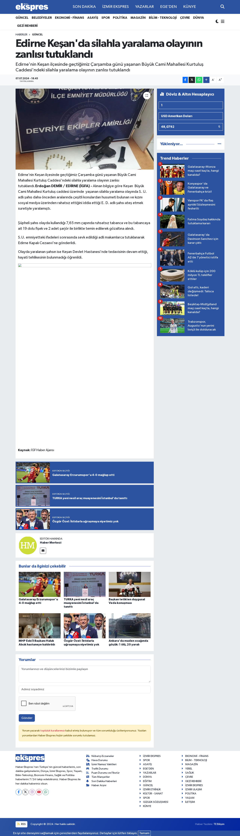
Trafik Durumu (100, 768)
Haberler (21, 34)
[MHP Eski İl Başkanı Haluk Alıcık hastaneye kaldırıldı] (40, 625)
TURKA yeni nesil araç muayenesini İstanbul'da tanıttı (81, 603)
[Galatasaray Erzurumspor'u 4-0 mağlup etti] (40, 584)
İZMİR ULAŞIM (193, 789)
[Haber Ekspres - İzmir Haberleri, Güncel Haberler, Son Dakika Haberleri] (32, 7)
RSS (23, 824)
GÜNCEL (22, 17)
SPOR (105, 17)
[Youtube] (39, 792)
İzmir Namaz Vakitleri (104, 764)
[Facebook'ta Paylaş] (185, 80)
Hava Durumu (100, 760)
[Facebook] (19, 792)
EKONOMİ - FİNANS (69, 17)
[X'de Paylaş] (192, 80)
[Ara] (222, 6)
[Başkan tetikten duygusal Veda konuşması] (130, 584)
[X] (25, 792)
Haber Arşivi (99, 785)
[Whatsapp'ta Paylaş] (199, 80)
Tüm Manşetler (101, 776)
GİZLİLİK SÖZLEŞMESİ (155, 802)
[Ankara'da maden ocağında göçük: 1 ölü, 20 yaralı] (130, 625)
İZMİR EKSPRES (115, 7)
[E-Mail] (43, 551)
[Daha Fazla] (206, 80)
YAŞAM (189, 797)
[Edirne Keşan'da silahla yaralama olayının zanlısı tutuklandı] (85, 129)
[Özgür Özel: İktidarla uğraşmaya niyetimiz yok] (85, 625)
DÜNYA (198, 17)
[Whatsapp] (46, 792)
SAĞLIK (189, 772)
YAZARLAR (144, 7)
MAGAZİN (138, 17)
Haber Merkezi (50, 542)
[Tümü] (219, 144)
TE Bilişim (219, 824)
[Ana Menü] (222, 22)
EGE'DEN (168, 7)
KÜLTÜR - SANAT (153, 793)
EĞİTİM (147, 781)
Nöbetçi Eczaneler (103, 756)
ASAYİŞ (92, 17)
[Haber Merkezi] (28, 545)
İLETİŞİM (190, 802)
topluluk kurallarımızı (52, 730)
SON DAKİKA (84, 7)
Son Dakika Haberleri (104, 781)
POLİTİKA (120, 17)
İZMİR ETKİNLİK (152, 789)
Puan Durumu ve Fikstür (106, 772)
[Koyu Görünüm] (217, 22)
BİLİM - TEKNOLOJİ (163, 17)
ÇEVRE (185, 17)
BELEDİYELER (42, 17)
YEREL (188, 768)
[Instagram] (32, 792)
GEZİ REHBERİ (27, 25)
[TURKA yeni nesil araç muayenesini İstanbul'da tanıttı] (85, 584)
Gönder (26, 718)
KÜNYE (189, 7)
